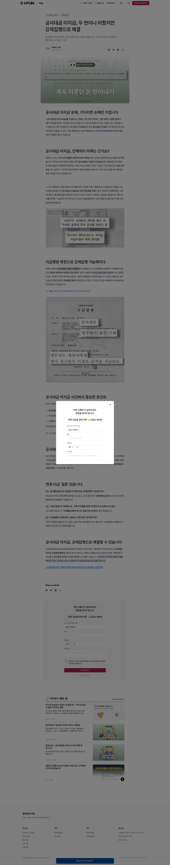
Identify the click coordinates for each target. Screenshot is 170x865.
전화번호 (69, 443)
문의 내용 (69, 451)
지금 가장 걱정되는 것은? (73, 426)
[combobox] (85, 430)
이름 (68, 434)
